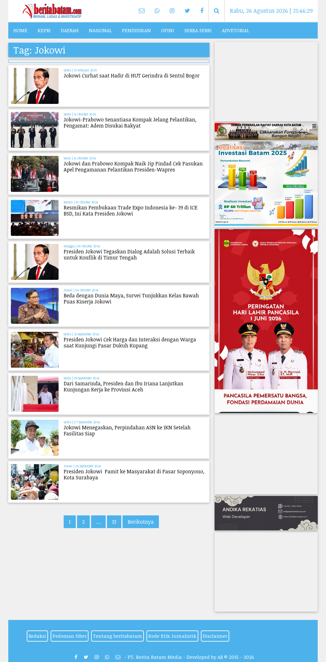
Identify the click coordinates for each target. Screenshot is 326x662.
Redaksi (37, 636)
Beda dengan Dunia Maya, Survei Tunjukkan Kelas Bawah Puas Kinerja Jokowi (131, 298)
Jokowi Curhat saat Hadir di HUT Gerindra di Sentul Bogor (132, 75)
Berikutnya (141, 521)
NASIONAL (100, 30)
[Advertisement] (266, 81)
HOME (20, 30)
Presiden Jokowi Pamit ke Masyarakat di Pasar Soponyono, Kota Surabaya (134, 474)
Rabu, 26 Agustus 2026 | (271, 10)
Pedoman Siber (70, 636)
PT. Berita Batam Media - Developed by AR (175, 657)
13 (114, 521)
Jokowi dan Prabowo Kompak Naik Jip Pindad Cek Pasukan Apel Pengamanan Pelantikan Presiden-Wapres (133, 166)
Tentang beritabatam (117, 636)
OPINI (167, 30)
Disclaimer (215, 636)
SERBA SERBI (198, 30)
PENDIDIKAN (136, 30)
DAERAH (70, 30)
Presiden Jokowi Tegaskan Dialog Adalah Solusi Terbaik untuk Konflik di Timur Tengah (129, 254)
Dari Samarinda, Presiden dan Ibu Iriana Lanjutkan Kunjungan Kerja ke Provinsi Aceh (123, 386)
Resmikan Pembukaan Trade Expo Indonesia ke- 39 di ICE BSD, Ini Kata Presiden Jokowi (130, 210)
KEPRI (44, 30)
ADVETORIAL (235, 30)
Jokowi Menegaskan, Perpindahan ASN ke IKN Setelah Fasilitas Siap (127, 430)
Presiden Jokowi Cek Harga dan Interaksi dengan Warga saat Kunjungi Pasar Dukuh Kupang (130, 342)
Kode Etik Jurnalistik (172, 636)
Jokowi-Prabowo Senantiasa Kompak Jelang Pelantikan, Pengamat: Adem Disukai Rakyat (130, 122)
